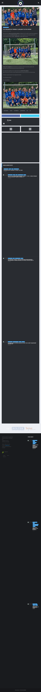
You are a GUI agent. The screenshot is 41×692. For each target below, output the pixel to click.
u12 (30, 110)
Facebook (4, 455)
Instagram (4, 456)
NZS (27, 110)
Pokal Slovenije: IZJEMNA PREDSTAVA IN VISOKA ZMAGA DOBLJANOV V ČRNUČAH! (35, 446)
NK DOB (11, 110)
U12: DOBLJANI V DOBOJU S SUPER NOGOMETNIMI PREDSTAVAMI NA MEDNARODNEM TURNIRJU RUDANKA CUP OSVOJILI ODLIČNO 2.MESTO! (21, 260)
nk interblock (16, 110)
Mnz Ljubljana (6, 110)
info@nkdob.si (7, 445)
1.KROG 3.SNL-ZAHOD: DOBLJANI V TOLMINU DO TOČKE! (36, 607)
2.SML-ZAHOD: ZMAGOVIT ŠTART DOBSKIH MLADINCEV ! (35, 528)
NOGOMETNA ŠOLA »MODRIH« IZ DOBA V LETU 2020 (13, 170)
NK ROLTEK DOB (22, 110)
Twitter (8, 455)
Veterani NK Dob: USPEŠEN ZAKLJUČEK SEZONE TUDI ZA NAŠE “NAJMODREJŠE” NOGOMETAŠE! (22, 343)
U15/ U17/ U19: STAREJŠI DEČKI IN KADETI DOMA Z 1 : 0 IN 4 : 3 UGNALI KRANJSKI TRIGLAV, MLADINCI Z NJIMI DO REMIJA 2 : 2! (22, 176)
